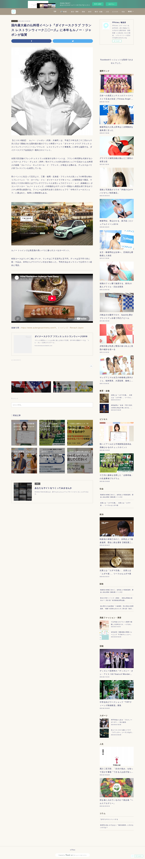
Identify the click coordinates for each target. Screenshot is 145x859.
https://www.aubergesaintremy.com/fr (38, 327)
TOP (55, 11)
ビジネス (115, 11)
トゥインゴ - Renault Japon (71, 327)
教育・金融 (98, 11)
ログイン (111, 4)
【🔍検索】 (64, 11)
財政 (83, 11)
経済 (89, 11)
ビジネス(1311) (16, 360)
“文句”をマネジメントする (109, 819)
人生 (107, 11)
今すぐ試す (98, 4)
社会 (123, 11)
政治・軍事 (75, 11)
